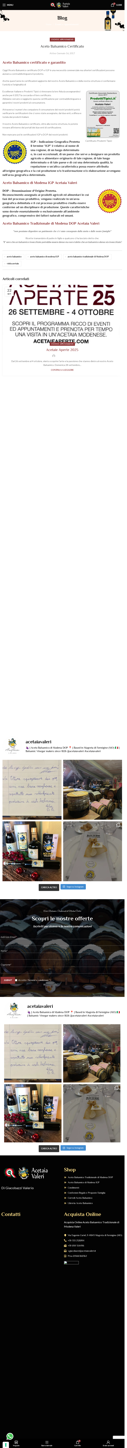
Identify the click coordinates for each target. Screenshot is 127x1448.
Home (49, 24)
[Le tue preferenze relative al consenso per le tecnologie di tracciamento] (6, 1445)
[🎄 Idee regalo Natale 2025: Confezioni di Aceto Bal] (32, 851)
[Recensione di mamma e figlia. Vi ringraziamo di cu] (32, 790)
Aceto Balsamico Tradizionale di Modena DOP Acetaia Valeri (50, 223)
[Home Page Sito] (62, 4)
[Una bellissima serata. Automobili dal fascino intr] (92, 851)
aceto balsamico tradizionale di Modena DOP (88, 257)
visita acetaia (13, 263)
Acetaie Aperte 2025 (62, 350)
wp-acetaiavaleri (64, 356)
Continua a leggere (62, 370)
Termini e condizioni (38, 980)
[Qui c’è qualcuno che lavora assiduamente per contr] (92, 790)
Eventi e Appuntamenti (67, 24)
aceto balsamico (14, 257)
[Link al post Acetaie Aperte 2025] (62, 314)
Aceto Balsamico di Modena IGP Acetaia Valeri (39, 183)
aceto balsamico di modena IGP (44, 257)
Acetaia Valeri (33, 84)
